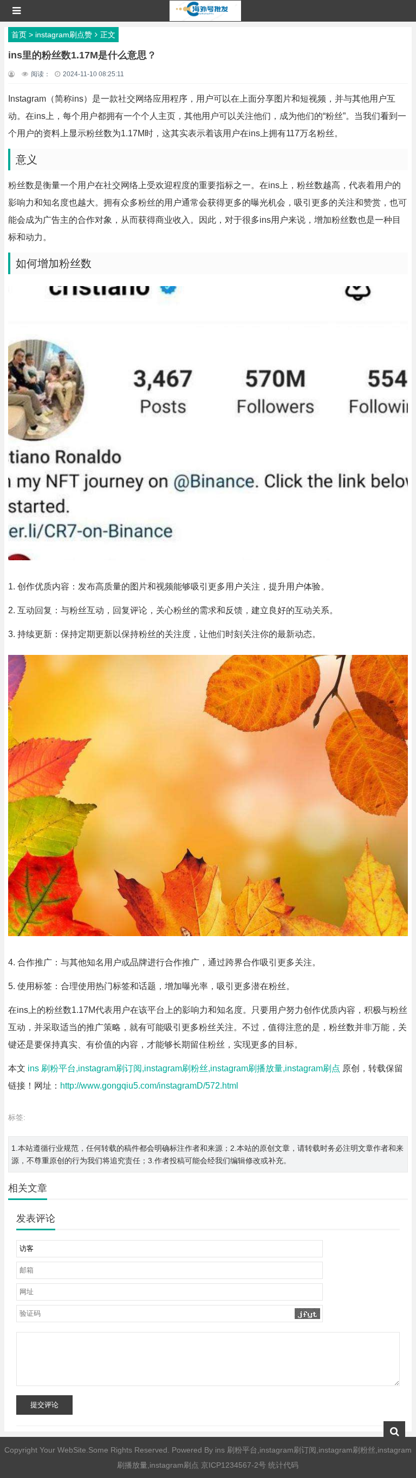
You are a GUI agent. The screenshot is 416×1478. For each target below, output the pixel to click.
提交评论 (44, 1405)
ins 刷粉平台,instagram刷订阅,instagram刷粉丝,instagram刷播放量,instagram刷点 (184, 1068)
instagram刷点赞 (63, 34)
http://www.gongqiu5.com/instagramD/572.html (149, 1085)
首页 (19, 34)
